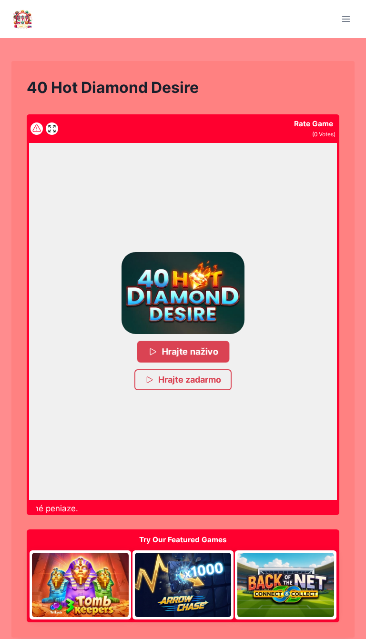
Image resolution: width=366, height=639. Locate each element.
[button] (183, 293)
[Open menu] (346, 18)
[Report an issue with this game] (36, 128)
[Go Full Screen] (52, 128)
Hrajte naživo (190, 351)
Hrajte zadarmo (189, 380)
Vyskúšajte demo (80, 584)
